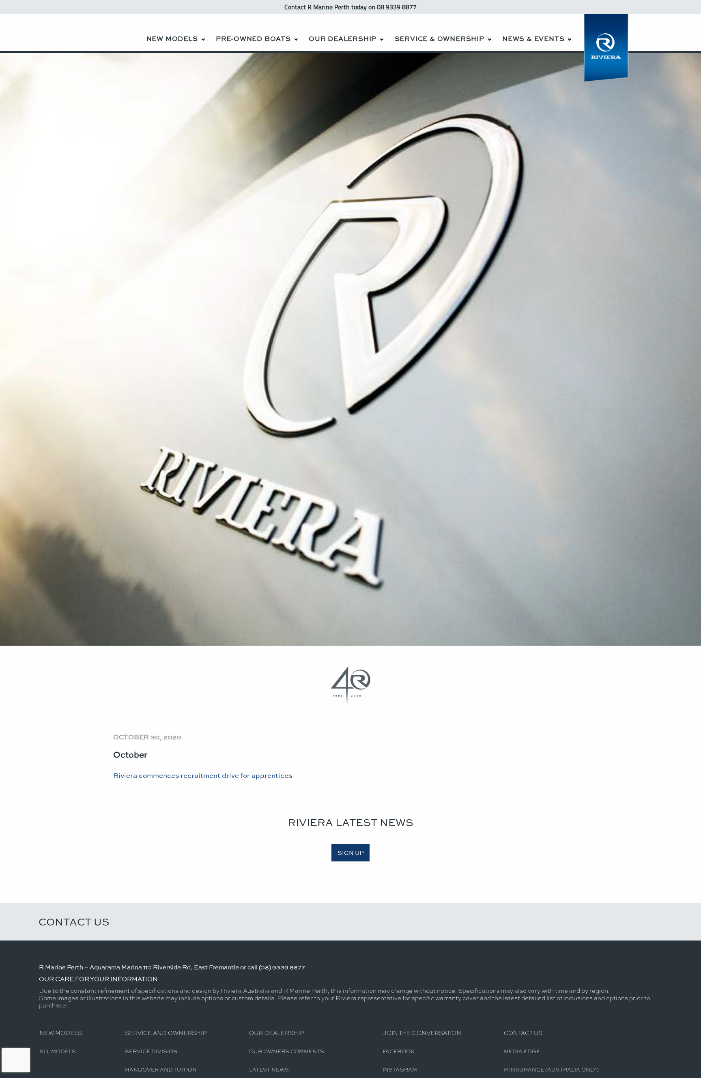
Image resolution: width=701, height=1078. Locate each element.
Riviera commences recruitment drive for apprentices (202, 775)
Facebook (399, 1051)
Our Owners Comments (286, 1051)
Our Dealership (342, 38)
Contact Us (74, 921)
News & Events (533, 38)
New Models (172, 38)
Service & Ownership (439, 38)
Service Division (151, 1051)
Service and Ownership (165, 1033)
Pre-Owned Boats (253, 38)
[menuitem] (175, 32)
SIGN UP (351, 852)
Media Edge (522, 1051)
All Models (57, 1051)
